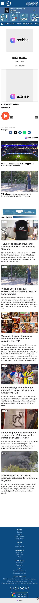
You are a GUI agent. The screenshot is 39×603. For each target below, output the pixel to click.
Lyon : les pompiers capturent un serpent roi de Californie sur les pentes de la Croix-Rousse (18, 435)
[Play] (2, 16)
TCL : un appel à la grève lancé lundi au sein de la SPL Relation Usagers (18, 246)
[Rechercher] (32, 3)
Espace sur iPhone (19, 571)
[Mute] (34, 10)
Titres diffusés (19, 536)
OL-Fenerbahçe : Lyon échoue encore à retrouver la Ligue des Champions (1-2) (17, 390)
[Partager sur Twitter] (15, 133)
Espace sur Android (19, 573)
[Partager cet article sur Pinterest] (19, 133)
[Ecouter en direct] (28, 3)
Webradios (28, 24)
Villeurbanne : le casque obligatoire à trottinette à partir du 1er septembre (19, 291)
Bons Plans (10, 24)
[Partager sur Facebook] (10, 133)
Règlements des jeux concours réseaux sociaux (19, 579)
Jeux (19, 557)
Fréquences (19, 538)
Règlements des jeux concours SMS (19, 581)
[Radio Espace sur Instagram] (27, 588)
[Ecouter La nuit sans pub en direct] (19, 212)
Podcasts (19, 563)
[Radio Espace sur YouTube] (22, 588)
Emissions (19, 555)
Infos (19, 24)
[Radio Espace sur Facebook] (12, 588)
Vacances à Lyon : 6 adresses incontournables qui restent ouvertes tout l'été (16, 338)
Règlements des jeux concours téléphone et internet (19, 583)
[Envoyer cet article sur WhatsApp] (24, 133)
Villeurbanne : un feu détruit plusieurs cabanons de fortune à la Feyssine (19, 478)
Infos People (19, 547)
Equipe (19, 532)
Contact (19, 534)
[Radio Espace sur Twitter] (17, 588)
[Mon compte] (36, 3)
